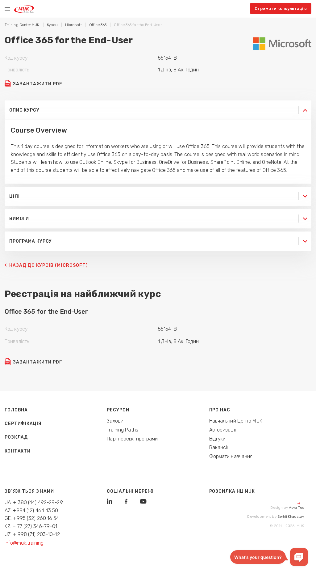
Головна (16, 410)
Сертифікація (23, 423)
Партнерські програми (132, 439)
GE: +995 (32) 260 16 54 (32, 518)
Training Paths (122, 430)
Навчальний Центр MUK (235, 421)
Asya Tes (296, 507)
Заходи (115, 421)
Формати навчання (231, 456)
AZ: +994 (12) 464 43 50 (31, 510)
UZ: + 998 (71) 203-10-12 (32, 534)
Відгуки (217, 439)
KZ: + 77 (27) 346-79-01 (31, 526)
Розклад (16, 437)
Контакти (18, 451)
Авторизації (222, 430)
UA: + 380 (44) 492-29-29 (34, 502)
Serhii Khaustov (290, 516)
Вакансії (218, 447)
